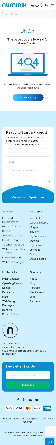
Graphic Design (11, 226)
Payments (8, 292)
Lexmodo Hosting (12, 257)
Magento (35, 227)
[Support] (37, 5)
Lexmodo (35, 249)
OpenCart (35, 240)
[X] (24, 400)
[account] (42, 5)
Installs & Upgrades (13, 240)
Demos (6, 287)
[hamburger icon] (52, 5)
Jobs (32, 296)
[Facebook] (18, 400)
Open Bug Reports (13, 283)
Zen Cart (35, 218)
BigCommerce (38, 236)
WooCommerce (39, 222)
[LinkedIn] (30, 400)
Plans (5, 296)
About (33, 278)
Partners (35, 301)
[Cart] (46, 5)
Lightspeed (36, 245)
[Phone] (32, 5)
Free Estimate (21, 435)
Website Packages (13, 262)
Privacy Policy (10, 314)
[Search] (28, 14)
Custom (34, 254)
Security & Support (13, 244)
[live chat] (49, 441)
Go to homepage (28, 97)
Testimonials (37, 292)
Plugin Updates (11, 278)
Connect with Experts (25, 197)
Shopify (34, 231)
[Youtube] (37, 400)
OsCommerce (38, 258)
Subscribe (28, 385)
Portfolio (35, 287)
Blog (32, 283)
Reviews (7, 309)
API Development (12, 235)
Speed (6, 231)
